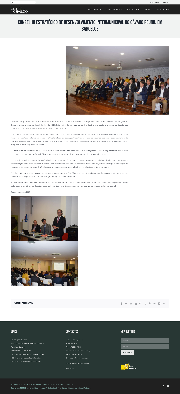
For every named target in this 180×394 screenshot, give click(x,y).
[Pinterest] (149, 304)
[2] (117, 47)
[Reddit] (131, 304)
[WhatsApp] (140, 304)
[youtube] (168, 386)
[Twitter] (126, 304)
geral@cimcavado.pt (79, 358)
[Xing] (159, 304)
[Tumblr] (145, 304)
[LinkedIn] (135, 304)
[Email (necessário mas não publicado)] (164, 304)
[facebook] (163, 386)
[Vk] (154, 304)
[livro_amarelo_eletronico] (128, 364)
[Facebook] (121, 304)
